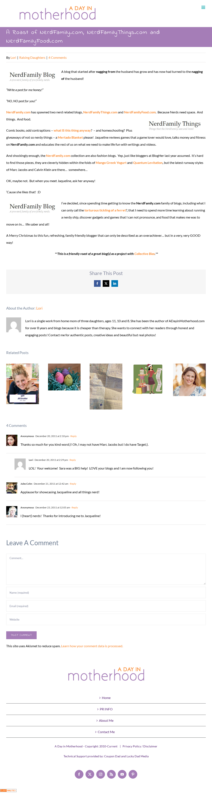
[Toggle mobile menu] (203, 7)
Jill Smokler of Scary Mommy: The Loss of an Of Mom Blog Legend (22, 383)
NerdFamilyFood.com (140, 112)
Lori (13, 57)
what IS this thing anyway (72, 130)
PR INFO (106, 709)
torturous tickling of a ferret (105, 210)
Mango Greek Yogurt (111, 162)
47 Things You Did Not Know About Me (189, 379)
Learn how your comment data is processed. (92, 646)
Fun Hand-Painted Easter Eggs (64, 377)
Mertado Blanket (70, 137)
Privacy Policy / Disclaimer (140, 746)
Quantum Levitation (148, 162)
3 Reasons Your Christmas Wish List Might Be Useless (147, 378)
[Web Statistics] (8, 792)
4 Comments (57, 57)
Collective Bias (144, 254)
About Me (106, 720)
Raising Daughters (32, 57)
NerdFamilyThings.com (100, 112)
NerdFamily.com (18, 112)
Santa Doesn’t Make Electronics (106, 386)
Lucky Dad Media (137, 756)
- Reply (73, 436)
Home (106, 698)
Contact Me (106, 732)
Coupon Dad (112, 756)
